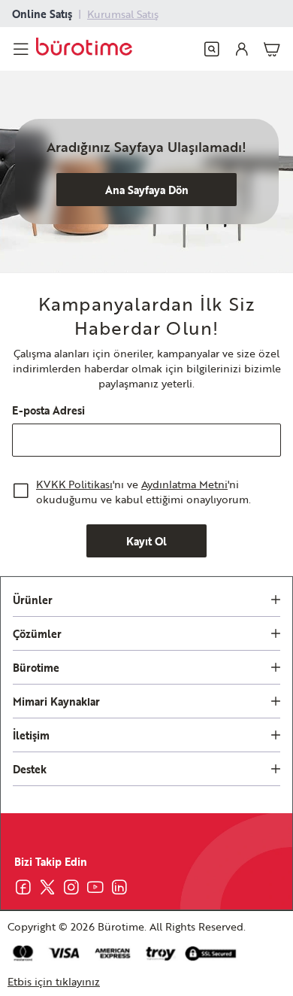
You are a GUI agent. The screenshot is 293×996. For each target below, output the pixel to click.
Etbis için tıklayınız (54, 981)
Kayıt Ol (146, 541)
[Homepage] (84, 49)
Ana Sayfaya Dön (147, 189)
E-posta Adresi (48, 410)
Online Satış (42, 13)
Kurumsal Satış (123, 13)
